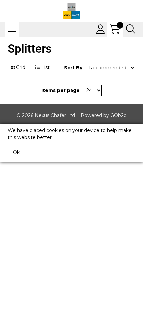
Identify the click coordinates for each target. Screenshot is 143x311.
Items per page (60, 90)
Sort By (73, 68)
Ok (16, 152)
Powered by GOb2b (104, 115)
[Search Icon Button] (130, 29)
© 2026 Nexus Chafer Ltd (46, 115)
